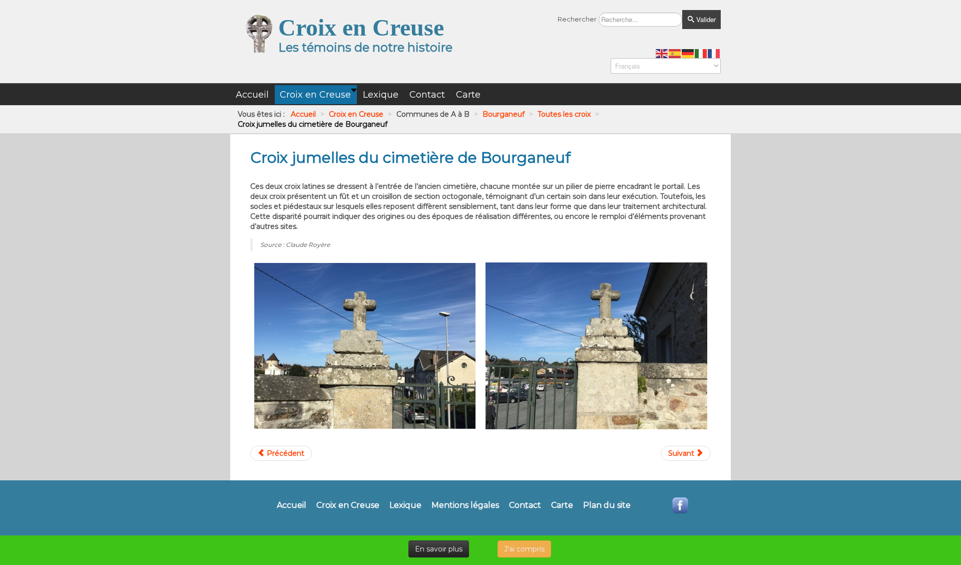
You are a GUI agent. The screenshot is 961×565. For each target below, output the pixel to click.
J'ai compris (524, 548)
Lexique (405, 505)
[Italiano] (701, 53)
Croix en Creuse (347, 505)
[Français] (714, 53)
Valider (705, 19)
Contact (525, 505)
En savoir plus (438, 548)
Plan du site (607, 505)
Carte (562, 505)
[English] (662, 53)
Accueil (291, 505)
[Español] (675, 53)
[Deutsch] (688, 53)
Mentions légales (465, 505)
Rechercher (577, 19)
